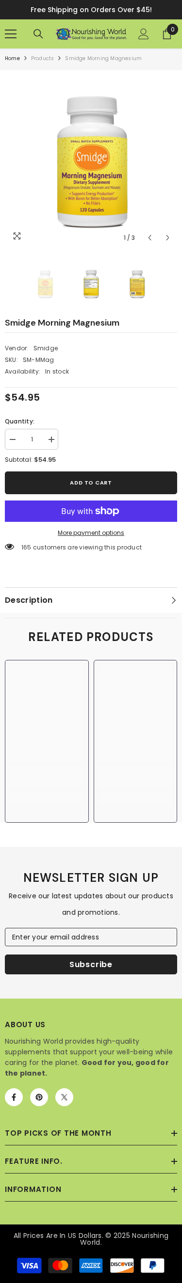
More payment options (91, 533)
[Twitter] (64, 1097)
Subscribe (91, 964)
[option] (91, 161)
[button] (149, 237)
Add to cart (91, 482)
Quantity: (19, 421)
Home (12, 58)
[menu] (11, 34)
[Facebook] (14, 1097)
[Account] (143, 34)
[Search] (38, 34)
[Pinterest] (39, 1097)
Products (42, 58)
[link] (46, 777)
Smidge (45, 348)
